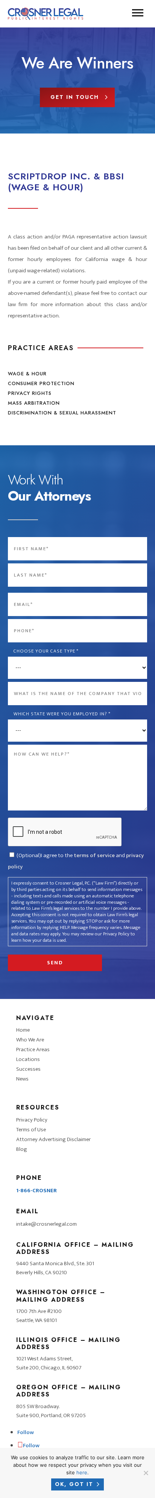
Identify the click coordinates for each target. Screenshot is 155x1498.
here (81, 1472)
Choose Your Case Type (46, 651)
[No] (145, 1473)
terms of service (94, 855)
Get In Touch (74, 97)
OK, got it (74, 1484)
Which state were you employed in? (62, 714)
